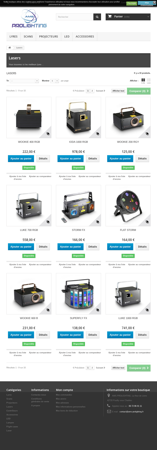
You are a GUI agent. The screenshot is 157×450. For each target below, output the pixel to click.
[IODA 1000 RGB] (78, 117)
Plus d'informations (147, 3)
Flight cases (12, 427)
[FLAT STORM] (128, 206)
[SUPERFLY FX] (78, 294)
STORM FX (78, 230)
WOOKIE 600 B (29, 318)
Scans (28, 36)
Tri (7, 81)
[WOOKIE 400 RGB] (29, 117)
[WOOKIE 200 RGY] (128, 117)
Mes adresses (62, 403)
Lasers (9, 407)
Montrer (45, 81)
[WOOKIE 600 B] (29, 294)
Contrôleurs (12, 411)
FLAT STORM (128, 230)
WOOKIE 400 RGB (29, 141)
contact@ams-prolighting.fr (132, 412)
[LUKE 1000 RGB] (128, 294)
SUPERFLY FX (78, 318)
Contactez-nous (38, 395)
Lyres (13, 36)
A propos (35, 405)
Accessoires (85, 36)
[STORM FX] (78, 206)
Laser (9, 430)
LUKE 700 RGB (29, 230)
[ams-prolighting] (28, 18)
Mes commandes (64, 395)
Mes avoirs (61, 399)
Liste (149, 83)
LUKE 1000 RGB (128, 318)
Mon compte (64, 390)
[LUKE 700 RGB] (29, 206)
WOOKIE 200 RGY (128, 141)
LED (66, 36)
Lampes (10, 423)
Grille (143, 83)
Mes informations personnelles (70, 407)
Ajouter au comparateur (40, 176)
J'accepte (131, 3)
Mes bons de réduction (67, 411)
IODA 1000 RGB (78, 141)
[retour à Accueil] (10, 48)
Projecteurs (48, 36)
